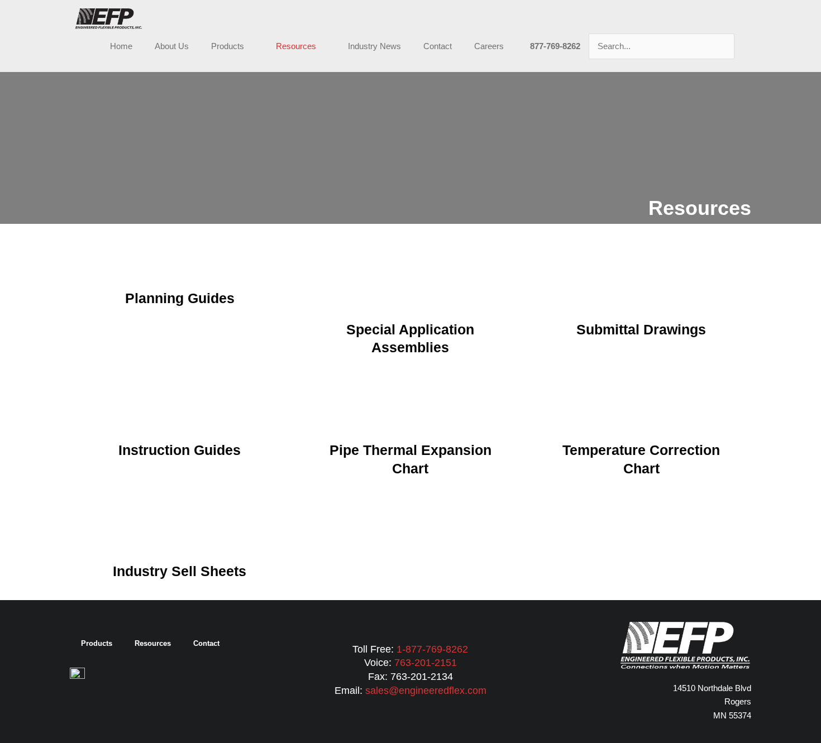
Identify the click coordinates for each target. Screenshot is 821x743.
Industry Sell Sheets (179, 571)
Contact (437, 46)
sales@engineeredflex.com (425, 690)
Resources (296, 46)
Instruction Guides (179, 450)
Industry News (374, 46)
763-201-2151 (425, 662)
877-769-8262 (555, 46)
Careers (489, 46)
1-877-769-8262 (432, 649)
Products (227, 46)
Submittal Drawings (641, 329)
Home (121, 46)
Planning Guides (180, 298)
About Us (172, 46)
